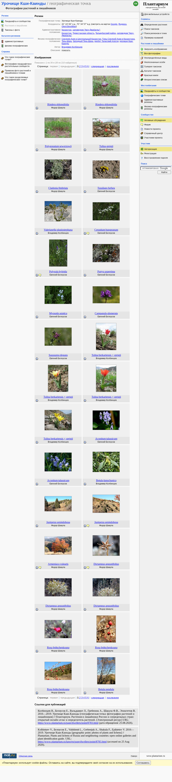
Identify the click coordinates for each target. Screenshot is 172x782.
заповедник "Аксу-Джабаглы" (86, 30)
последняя (113, 66)
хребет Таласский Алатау (106, 41)
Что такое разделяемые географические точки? (16, 78)
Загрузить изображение (155, 49)
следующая (97, 66)
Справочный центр (153, 133)
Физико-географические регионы (155, 107)
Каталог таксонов (152, 71)
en (135, 4)
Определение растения (155, 24)
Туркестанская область (83, 33)
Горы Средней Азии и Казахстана (118, 39)
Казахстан (67, 30)
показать (66, 50)
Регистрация (150, 153)
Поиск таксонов (151, 29)
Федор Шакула (58, 108)
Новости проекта (152, 129)
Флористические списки (155, 80)
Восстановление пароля (156, 158)
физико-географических (16, 46)
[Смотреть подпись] (37, 108)
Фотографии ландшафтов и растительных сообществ (18, 65)
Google (114, 24)
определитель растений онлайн (155, 6)
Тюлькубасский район (105, 33)
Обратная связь (26, 756)
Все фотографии (152, 53)
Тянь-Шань (67, 41)
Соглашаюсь (143, 763)
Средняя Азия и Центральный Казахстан (81, 39)
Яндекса (122, 24)
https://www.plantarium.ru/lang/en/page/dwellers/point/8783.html (72, 741)
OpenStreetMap (69, 26)
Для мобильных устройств (156, 14)
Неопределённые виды (155, 58)
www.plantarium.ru (155, 756)
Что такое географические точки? (17, 58)
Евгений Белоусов (106, 191)
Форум (147, 124)
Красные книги (151, 75)
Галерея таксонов (152, 66)
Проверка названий (153, 38)
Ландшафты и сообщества (18, 21)
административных (14, 41)
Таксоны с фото (12, 30)
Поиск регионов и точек (155, 33)
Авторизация (150, 149)
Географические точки (155, 95)
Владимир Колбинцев (72, 47)
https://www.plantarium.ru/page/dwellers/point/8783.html (68, 722)
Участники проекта (153, 138)
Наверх (134, 756)
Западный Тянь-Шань (83, 41)
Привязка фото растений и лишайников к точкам (18, 71)
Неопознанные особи (154, 62)
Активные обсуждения (155, 120)
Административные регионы (153, 101)
